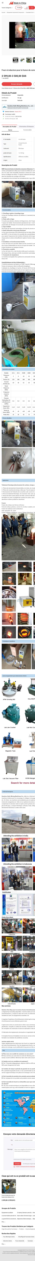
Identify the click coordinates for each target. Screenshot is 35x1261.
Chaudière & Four (30, 12)
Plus (3, 1244)
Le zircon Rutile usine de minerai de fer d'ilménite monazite (17, 1215)
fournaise (30, 1241)
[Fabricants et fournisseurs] (17, 3)
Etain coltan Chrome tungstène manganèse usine (25, 1215)
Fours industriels (19, 1241)
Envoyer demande (16, 84)
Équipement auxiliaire (7, 1212)
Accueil (3, 12)
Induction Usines (7, 1241)
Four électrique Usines (9, 1237)
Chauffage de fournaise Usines (26, 1237)
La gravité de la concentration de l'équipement (9, 1219)
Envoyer (17, 1164)
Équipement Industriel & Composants (15, 12)
